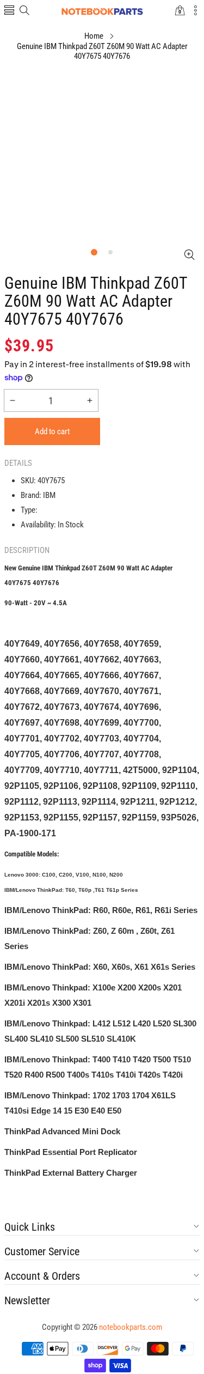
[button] (9, 11)
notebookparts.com (130, 1327)
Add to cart (52, 431)
